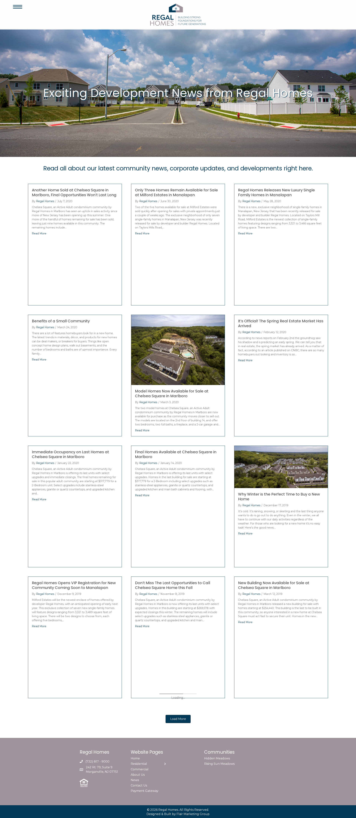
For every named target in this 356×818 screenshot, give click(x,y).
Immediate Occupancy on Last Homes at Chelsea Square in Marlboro (70, 454)
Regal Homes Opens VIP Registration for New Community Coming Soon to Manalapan (74, 585)
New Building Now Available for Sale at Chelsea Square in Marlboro (273, 585)
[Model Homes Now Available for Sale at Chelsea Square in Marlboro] (178, 349)
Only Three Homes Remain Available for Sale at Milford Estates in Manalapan (176, 192)
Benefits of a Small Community (61, 321)
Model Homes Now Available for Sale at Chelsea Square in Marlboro (171, 394)
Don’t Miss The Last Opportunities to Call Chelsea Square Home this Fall (172, 585)
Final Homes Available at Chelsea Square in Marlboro (175, 454)
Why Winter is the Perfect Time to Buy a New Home (279, 497)
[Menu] (17, 7)
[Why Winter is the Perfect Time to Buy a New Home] (281, 466)
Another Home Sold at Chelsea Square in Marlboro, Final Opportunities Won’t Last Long (74, 192)
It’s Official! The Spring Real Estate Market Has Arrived (280, 323)
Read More (39, 233)
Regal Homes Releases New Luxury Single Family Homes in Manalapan (276, 192)
